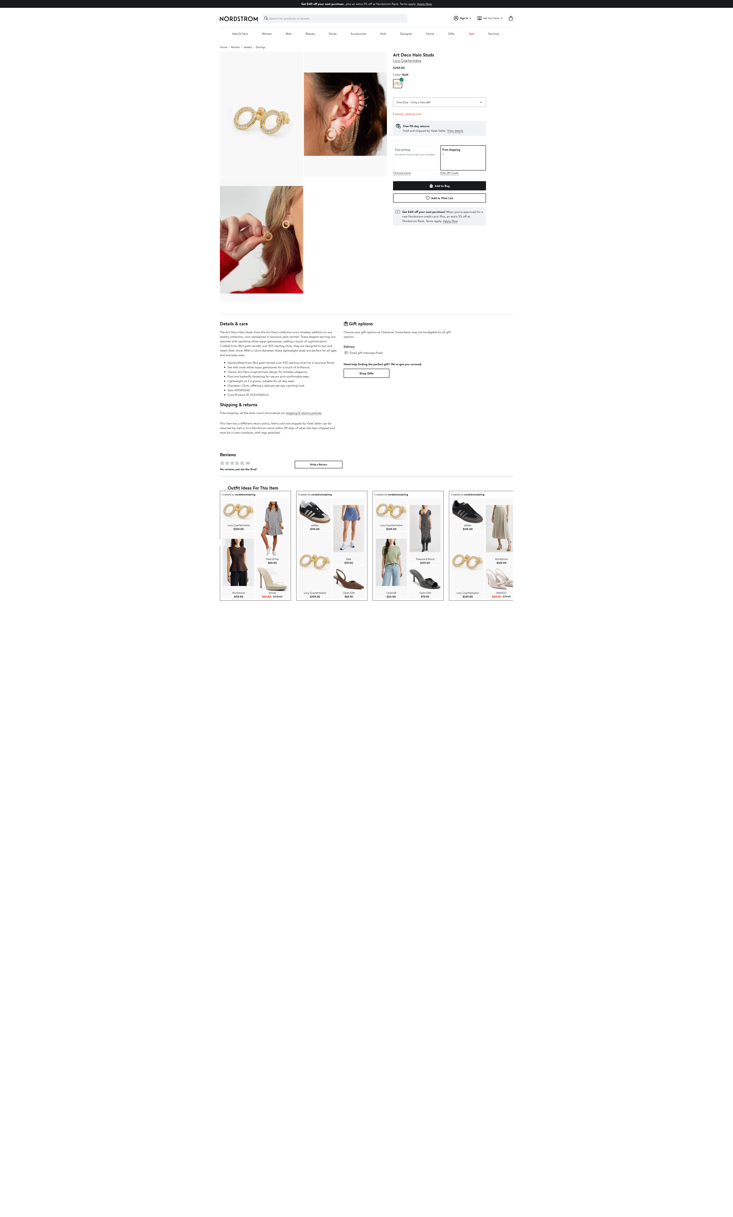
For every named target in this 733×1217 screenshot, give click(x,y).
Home (430, 34)
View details (455, 130)
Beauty (310, 34)
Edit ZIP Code (449, 173)
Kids (383, 34)
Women (267, 34)
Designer (406, 34)
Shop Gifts (366, 373)
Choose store (402, 173)
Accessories (358, 34)
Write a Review (318, 464)
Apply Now (424, 4)
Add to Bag (442, 186)
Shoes (333, 34)
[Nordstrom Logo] (239, 18)
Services (493, 34)
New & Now (240, 34)
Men (289, 34)
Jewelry (247, 47)
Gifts (451, 34)
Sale (471, 34)
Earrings (260, 47)
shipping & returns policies (303, 413)
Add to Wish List (442, 198)
